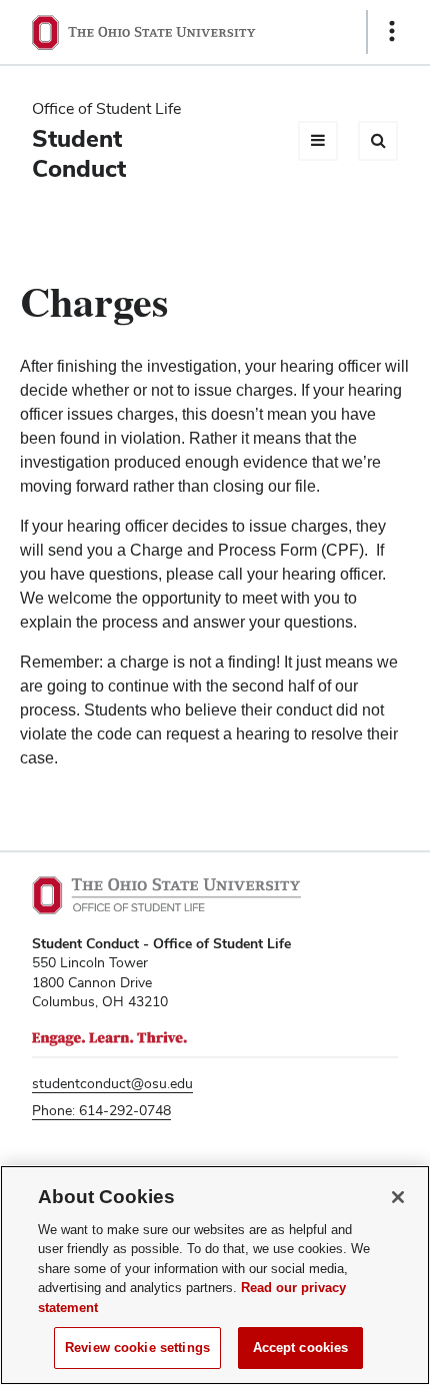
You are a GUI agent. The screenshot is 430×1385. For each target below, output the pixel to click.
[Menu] (318, 141)
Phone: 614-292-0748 (101, 1110)
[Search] (378, 141)
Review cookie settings (137, 1347)
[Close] (398, 1197)
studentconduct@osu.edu (112, 1083)
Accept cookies (301, 1347)
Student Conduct (79, 153)
